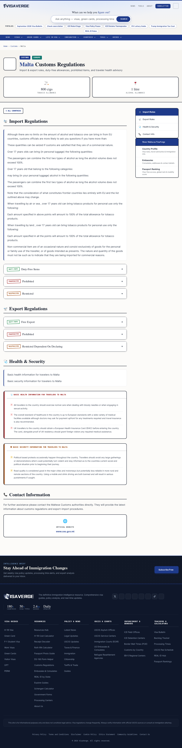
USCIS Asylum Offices (104, 630)
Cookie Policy (90, 734)
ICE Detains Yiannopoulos (116, 26)
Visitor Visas (10, 659)
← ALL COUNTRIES (13, 111)
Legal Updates (71, 636)
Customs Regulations (44, 665)
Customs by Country (133, 650)
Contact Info (146, 134)
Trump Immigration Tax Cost (163, 26)
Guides (116, 37)
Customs (14, 46)
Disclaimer (76, 734)
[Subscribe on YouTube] (135, 596)
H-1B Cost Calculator (44, 636)
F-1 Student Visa (12, 641)
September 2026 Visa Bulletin (29, 26)
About (150, 6)
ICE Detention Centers (134, 638)
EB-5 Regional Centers (134, 655)
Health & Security (149, 127)
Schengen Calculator (44, 688)
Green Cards (33, 37)
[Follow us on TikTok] (154, 596)
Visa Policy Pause (93, 26)
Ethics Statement (107, 734)
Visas (17, 37)
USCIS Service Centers (105, 636)
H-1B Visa (8, 630)
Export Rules (147, 119)
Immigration (70, 37)
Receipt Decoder (42, 641)
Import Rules (147, 112)
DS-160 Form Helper (43, 659)
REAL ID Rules (91, 31)
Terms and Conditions (59, 734)
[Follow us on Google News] (161, 596)
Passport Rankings (163, 661)
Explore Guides (41, 682)
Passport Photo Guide (44, 653)
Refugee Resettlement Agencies (104, 656)
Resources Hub (41, 630)
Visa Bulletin (159, 632)
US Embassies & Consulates (101, 648)
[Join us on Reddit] (148, 596)
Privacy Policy (39, 734)
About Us (38, 706)
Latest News (70, 630)
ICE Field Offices (132, 632)
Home (5, 46)
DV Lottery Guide (139, 26)
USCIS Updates (71, 641)
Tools (141, 6)
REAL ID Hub (160, 655)
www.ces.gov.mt (65, 531)
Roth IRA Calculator (43, 647)
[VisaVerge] (16, 5)
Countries (88, 37)
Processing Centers (43, 700)
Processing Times (162, 644)
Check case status (55, 26)
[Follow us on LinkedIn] (121, 596)
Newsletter (162, 6)
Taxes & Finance (72, 647)
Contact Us (145, 734)
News (133, 6)
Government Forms (43, 694)
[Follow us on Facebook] (128, 596)
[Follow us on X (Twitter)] (115, 596)
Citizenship (69, 659)
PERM (7, 671)
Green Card (9, 636)
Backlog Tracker (161, 638)
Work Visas (9, 647)
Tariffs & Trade (71, 665)
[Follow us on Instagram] (141, 596)
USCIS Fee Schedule (163, 650)
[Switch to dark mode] (176, 6)
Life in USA (52, 37)
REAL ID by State (42, 677)
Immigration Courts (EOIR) (106, 641)
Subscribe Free (166, 569)
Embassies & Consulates (45, 671)
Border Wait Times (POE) (135, 644)
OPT (6, 665)
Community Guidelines (127, 734)
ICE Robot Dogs (74, 26)
